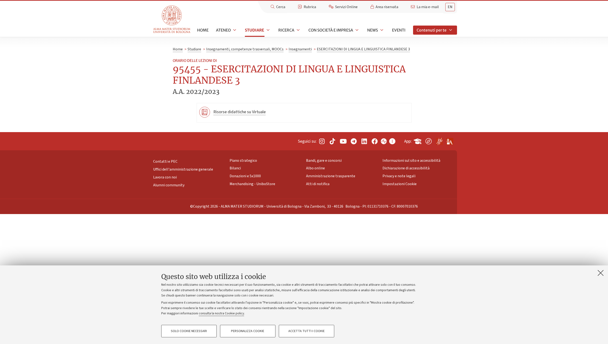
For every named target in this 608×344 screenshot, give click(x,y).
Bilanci (235, 168)
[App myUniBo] (418, 140)
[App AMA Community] (449, 139)
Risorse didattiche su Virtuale (239, 112)
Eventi (398, 30)
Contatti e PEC (165, 161)
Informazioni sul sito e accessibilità (411, 160)
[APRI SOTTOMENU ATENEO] (234, 30)
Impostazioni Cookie (399, 184)
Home (203, 30)
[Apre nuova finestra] (321, 141)
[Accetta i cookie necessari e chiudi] (600, 273)
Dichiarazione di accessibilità (406, 168)
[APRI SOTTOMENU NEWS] (381, 30)
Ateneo (223, 30)
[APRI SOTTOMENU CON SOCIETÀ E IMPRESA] (356, 30)
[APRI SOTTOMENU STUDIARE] (267, 30)
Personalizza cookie (247, 331)
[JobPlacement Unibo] (439, 140)
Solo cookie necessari (189, 331)
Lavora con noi (165, 177)
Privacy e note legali (398, 176)
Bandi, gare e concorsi (324, 160)
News (372, 30)
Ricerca (286, 30)
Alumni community (168, 185)
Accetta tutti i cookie (306, 331)
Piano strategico (243, 160)
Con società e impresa (330, 30)
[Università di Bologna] (172, 19)
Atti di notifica (317, 184)
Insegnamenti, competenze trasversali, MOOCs (245, 49)
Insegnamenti (300, 49)
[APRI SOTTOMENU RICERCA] (297, 30)
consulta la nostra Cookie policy (221, 313)
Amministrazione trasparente (330, 176)
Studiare (254, 30)
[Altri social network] (392, 141)
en (450, 7)
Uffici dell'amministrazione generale (183, 169)
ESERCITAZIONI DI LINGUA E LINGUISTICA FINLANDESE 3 (363, 49)
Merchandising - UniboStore (252, 184)
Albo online (315, 168)
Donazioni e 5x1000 (245, 176)
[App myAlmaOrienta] (428, 140)
